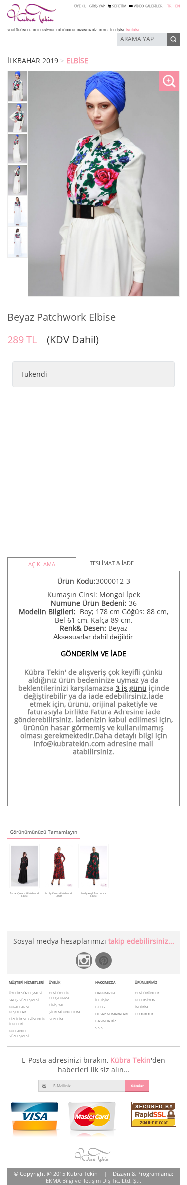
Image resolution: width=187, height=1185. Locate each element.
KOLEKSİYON (43, 30)
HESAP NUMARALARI (111, 1014)
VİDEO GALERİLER (147, 6)
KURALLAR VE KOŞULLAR (19, 1009)
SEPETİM (118, 6)
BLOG (103, 30)
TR (169, 6)
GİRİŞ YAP (97, 6)
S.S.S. (99, 1028)
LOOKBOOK (144, 1014)
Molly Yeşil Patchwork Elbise (93, 894)
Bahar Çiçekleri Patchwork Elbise (24, 894)
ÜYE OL (80, 6)
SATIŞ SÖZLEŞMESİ (24, 1000)
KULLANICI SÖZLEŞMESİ (19, 1033)
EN (177, 6)
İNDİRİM (132, 30)
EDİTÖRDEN (65, 30)
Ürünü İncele (24, 900)
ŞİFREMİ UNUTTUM (64, 1012)
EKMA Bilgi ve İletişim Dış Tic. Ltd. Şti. (93, 1180)
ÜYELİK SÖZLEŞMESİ (25, 993)
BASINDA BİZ (87, 30)
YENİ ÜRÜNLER (19, 30)
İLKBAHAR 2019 (32, 60)
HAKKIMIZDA (105, 993)
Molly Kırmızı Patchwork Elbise (58, 894)
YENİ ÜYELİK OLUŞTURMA (59, 995)
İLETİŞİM (117, 30)
